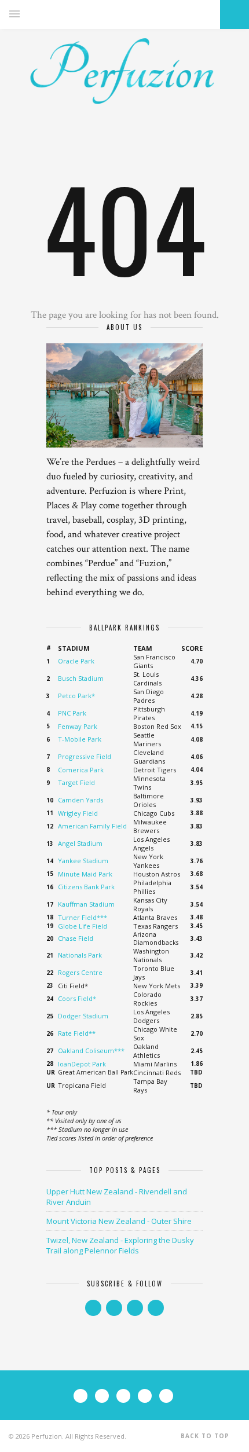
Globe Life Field (82, 926)
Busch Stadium (81, 678)
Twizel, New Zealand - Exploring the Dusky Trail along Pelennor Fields (120, 1245)
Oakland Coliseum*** (91, 1050)
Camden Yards (80, 799)
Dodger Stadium (83, 1015)
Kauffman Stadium (86, 904)
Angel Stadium (80, 843)
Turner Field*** (82, 917)
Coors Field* (77, 998)
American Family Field (92, 826)
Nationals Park (80, 955)
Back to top (206, 1436)
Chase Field (75, 938)
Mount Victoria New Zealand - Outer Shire (119, 1221)
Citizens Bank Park (86, 886)
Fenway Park (77, 726)
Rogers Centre (80, 972)
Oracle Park (76, 661)
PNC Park (72, 713)
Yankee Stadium (83, 860)
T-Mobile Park (79, 739)
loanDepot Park (82, 1063)
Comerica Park (81, 769)
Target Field (76, 782)
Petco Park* (76, 695)
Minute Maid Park (85, 874)
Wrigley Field (78, 813)
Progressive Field (84, 756)
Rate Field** (77, 1033)
